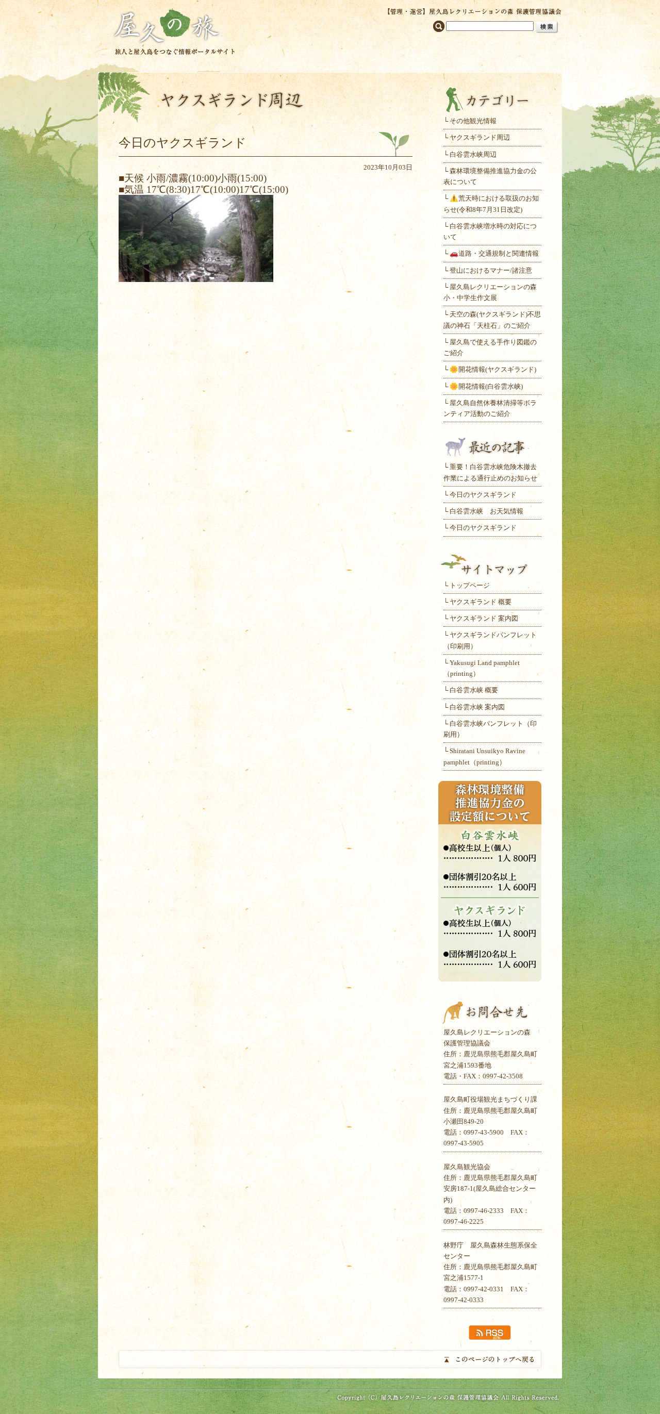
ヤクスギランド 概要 (481, 602)
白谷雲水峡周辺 (473, 154)
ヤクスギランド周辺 (480, 137)
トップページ (470, 585)
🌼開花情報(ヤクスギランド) (493, 369)
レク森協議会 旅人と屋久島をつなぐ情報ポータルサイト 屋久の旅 (174, 30)
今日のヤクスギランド (483, 494)
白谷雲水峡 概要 (474, 690)
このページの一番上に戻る (330, 1359)
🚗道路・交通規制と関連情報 (494, 253)
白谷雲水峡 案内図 (477, 707)
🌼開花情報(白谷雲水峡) (486, 386)
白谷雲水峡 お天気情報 (486, 511)
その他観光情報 (473, 121)
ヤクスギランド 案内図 (484, 618)
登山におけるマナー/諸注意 (491, 270)
